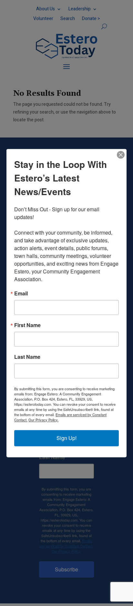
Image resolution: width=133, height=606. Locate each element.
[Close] (121, 155)
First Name (27, 325)
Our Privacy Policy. (43, 419)
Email (21, 293)
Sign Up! (66, 438)
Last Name (27, 356)
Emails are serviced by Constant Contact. (60, 417)
